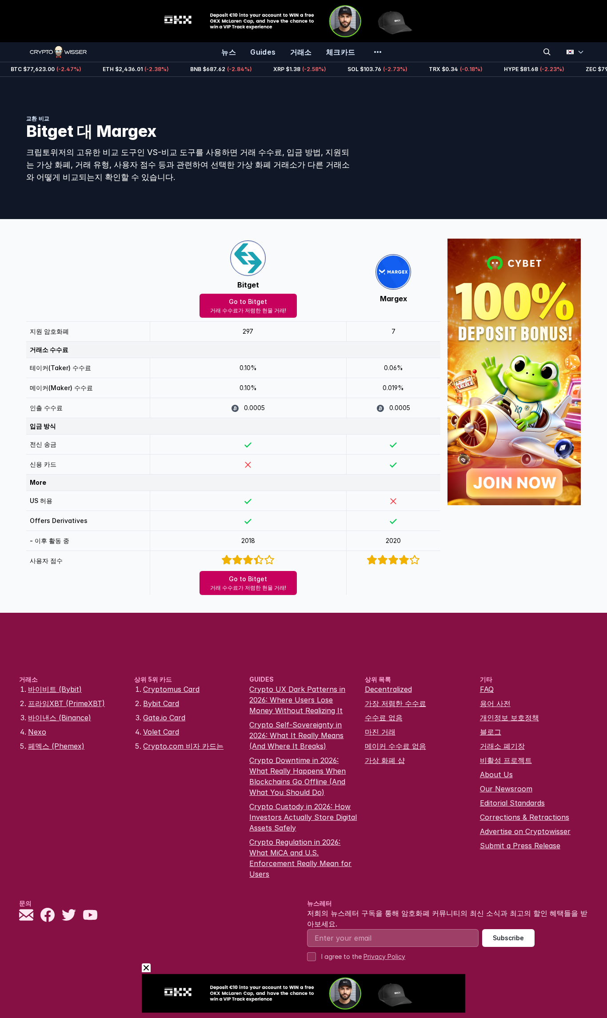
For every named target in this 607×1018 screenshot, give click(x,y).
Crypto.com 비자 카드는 (183, 746)
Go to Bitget (248, 306)
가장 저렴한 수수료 (395, 703)
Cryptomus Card (171, 689)
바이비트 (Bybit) (55, 689)
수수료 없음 (384, 717)
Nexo (37, 731)
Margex (393, 298)
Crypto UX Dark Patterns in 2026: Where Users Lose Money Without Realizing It (297, 700)
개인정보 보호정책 (509, 717)
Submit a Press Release (520, 845)
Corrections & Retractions (524, 817)
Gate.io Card (164, 717)
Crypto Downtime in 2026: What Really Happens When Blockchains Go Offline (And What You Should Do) (297, 776)
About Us (496, 774)
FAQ (487, 689)
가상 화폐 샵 (385, 760)
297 (248, 331)
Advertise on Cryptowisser (525, 831)
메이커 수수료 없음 (395, 746)
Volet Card (161, 731)
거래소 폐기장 (502, 746)
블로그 (490, 731)
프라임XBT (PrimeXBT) (66, 703)
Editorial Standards (512, 802)
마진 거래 (380, 731)
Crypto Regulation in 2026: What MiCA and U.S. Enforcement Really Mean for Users (300, 858)
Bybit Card (161, 703)
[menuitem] (228, 52)
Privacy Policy (384, 956)
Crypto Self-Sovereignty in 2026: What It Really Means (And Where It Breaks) (296, 735)
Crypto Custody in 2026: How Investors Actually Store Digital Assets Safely (303, 817)
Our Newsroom (506, 788)
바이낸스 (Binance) (59, 717)
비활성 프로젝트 (506, 760)
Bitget (248, 284)
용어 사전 (495, 703)
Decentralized (388, 689)
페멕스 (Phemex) (56, 746)
